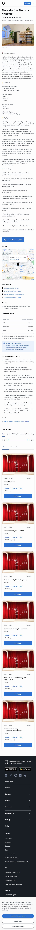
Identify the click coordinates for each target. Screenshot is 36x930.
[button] (18, 787)
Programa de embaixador (13, 884)
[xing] (25, 775)
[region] (18, 913)
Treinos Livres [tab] (15, 447)
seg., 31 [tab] (11, 434)
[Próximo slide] (33, 48)
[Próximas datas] (33, 434)
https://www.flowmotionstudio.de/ (16, 422)
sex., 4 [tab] (30, 434)
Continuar (18, 496)
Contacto (8, 846)
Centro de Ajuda (10, 895)
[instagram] (15, 775)
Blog (6, 850)
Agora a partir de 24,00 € (13, 240)
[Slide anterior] (30, 48)
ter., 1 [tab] (16, 434)
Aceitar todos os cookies (18, 916)
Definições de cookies (18, 926)
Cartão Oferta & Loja (12, 858)
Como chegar (15, 259)
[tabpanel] (18, 601)
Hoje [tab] (3, 434)
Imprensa (8, 842)
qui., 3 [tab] (25, 434)
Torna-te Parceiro (11, 876)
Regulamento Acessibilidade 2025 (16, 862)
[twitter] (11, 775)
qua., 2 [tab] (20, 434)
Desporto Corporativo (12, 872)
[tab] (2, 47)
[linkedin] (20, 775)
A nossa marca (10, 854)
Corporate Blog (10, 880)
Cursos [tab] (5, 447)
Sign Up (27, 3)
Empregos (8, 838)
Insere (8, 346)
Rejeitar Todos (18, 921)
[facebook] (6, 775)
